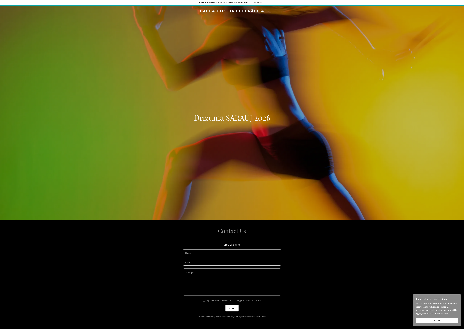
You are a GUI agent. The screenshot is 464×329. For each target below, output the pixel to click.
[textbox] (232, 252)
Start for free (257, 3)
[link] (231, 11)
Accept (437, 320)
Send (232, 308)
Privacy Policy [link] (241, 316)
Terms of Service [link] (255, 316)
